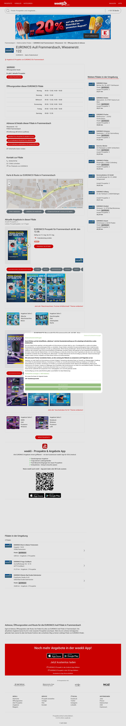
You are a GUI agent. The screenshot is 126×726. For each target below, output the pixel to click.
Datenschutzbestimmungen (92, 335)
